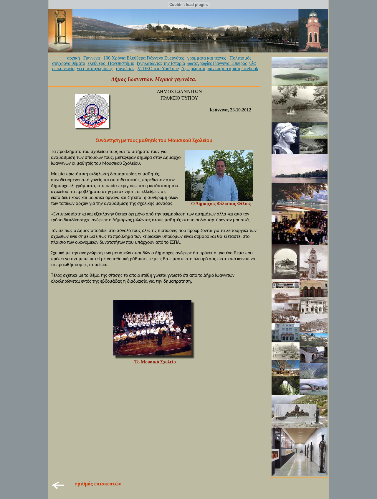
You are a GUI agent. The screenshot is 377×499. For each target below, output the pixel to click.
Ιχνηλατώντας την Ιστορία (161, 63)
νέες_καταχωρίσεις (95, 68)
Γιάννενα (91, 57)
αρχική (73, 57)
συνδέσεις (125, 68)
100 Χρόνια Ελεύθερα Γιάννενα (133, 57)
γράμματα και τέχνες (206, 57)
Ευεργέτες (174, 57)
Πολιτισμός (240, 57)
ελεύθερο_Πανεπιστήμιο (110, 63)
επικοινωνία (63, 68)
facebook (249, 68)
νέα (252, 63)
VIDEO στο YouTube (158, 68)
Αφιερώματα (193, 68)
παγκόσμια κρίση (224, 68)
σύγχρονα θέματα (68, 63)
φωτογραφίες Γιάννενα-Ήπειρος (217, 63)
